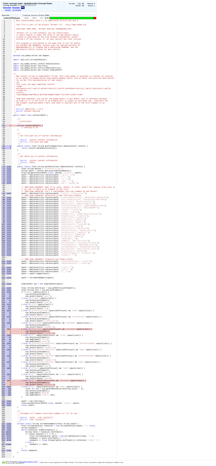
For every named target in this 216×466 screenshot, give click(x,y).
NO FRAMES (16, 10)
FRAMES (8, 10)
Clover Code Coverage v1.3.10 (28, 461)
